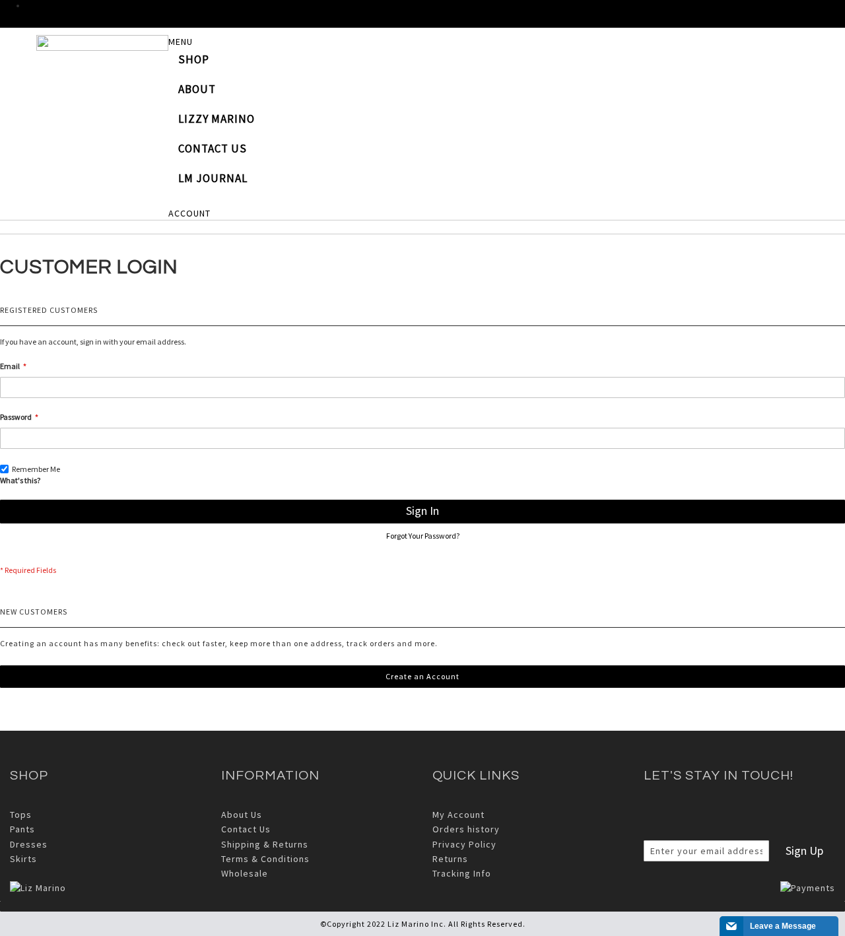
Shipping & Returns (264, 844)
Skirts (23, 859)
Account (189, 213)
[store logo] (102, 43)
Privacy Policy (464, 844)
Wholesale (244, 873)
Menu (180, 42)
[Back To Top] (422, 906)
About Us (241, 814)
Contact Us (246, 829)
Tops (21, 814)
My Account (458, 814)
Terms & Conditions (265, 859)
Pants (22, 829)
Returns (450, 859)
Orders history (466, 829)
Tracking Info (461, 873)
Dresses (29, 844)
